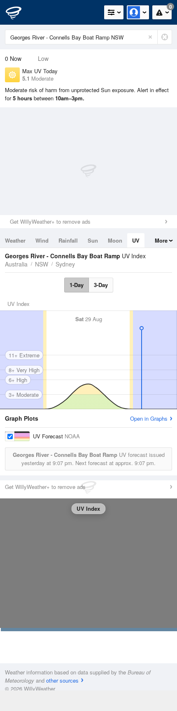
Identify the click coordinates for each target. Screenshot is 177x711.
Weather (15, 240)
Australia (16, 264)
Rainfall (68, 240)
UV (136, 240)
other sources (62, 680)
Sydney (65, 264)
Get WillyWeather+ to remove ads (50, 221)
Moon (115, 240)
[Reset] (150, 37)
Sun (93, 240)
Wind (42, 240)
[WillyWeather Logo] (18, 12)
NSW (41, 264)
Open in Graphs (149, 418)
